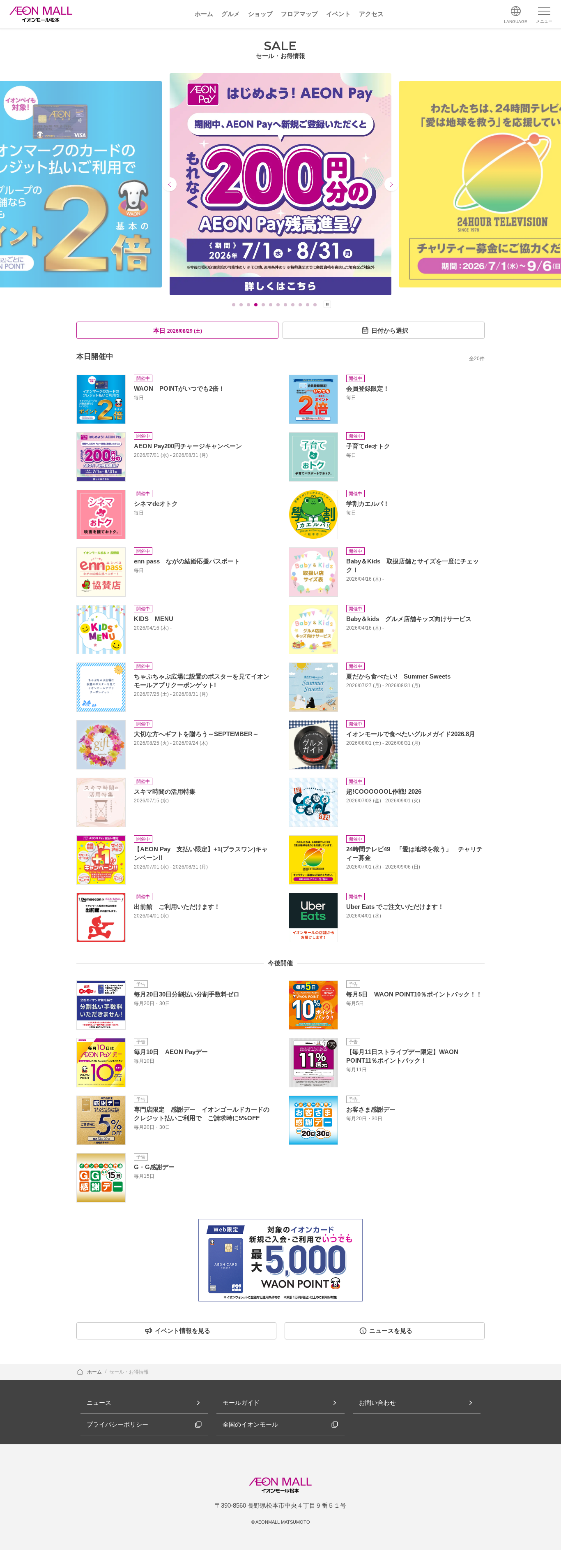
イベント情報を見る (182, 1330)
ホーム (95, 1372)
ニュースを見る (390, 1330)
